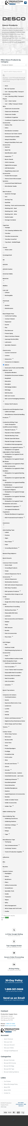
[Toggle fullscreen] (6, 1116)
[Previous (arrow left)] (1, 1123)
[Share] (10, 1116)
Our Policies (7, 1081)
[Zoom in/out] (1, 1116)
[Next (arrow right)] (6, 1123)
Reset (3, 917)
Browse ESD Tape (9, 1069)
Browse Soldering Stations (11, 1072)
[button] (2, 2)
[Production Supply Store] (14, 3)
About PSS (7, 1087)
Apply (7, 917)
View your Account (9, 1045)
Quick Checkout (8, 1039)
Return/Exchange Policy (11, 1084)
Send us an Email (14, 998)
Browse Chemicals (9, 1060)
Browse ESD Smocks (10, 1063)
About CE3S (7, 1090)
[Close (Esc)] (15, 1116)
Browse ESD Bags (9, 1066)
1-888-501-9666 (14, 989)
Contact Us (7, 1093)
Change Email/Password (11, 1050)
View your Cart (8, 1042)
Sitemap (3, 1107)
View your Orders (9, 1048)
